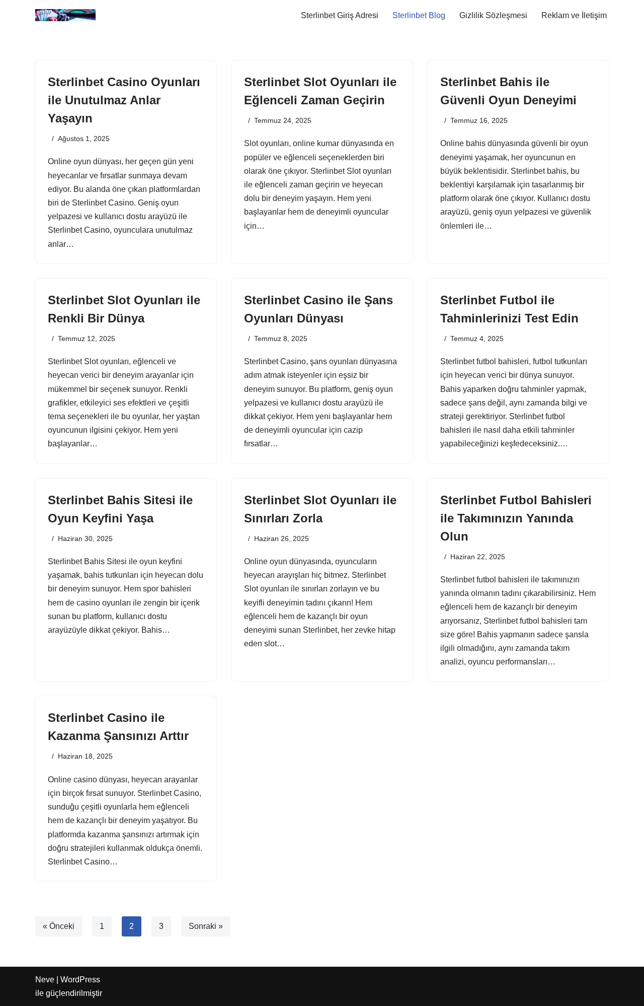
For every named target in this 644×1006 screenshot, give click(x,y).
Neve (44, 979)
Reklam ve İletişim (574, 15)
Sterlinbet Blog (418, 15)
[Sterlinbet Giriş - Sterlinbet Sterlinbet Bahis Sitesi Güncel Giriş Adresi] (65, 15)
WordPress (80, 979)
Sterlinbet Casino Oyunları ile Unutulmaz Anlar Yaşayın (124, 100)
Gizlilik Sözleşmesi (493, 15)
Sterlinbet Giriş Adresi (339, 15)
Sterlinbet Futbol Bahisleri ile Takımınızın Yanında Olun (516, 518)
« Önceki (58, 926)
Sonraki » (206, 926)
